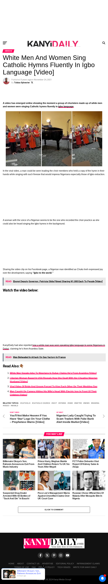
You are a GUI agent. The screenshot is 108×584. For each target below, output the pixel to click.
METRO (78, 403)
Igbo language (66, 106)
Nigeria (95, 403)
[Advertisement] (54, 19)
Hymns (62, 403)
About (20, 563)
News (87, 403)
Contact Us (33, 563)
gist (55, 403)
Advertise (47, 563)
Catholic (26, 403)
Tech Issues (63, 567)
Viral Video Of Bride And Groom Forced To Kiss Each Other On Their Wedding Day (53, 386)
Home (11, 563)
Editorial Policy (65, 563)
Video (6, 406)
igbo (71, 403)
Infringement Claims (88, 563)
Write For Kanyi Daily (85, 567)
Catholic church (41, 403)
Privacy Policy (47, 567)
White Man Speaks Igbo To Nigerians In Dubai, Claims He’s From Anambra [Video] (53, 373)
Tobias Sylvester (22, 82)
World (15, 406)
